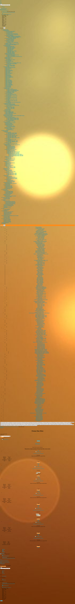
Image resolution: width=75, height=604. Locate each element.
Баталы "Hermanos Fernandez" (10, 104)
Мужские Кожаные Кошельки (10, 201)
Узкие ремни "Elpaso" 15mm (41, 333)
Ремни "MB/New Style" (40, 255)
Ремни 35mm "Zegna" (10, 51)
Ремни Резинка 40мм (9, 186)
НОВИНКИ (4, 223)
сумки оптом (4, 424)
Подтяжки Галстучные (10, 125)
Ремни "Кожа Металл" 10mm (12, 174)
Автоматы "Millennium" (9, 35)
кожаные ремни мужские (7, 423)
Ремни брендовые (8, 75)
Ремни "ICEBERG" (9, 76)
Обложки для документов (8, 206)
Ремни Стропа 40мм (40, 385)
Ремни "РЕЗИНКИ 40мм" (10, 112)
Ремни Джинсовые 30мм (9, 156)
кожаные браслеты (32, 422)
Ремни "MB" (8, 99)
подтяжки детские (7, 422)
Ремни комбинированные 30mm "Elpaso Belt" (42, 352)
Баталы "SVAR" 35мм (41, 304)
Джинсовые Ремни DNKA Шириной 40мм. (14, 102)
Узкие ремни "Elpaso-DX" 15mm (12, 135)
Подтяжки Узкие (8, 127)
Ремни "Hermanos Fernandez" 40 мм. (13, 118)
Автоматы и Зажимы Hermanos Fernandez (12, 43)
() (4, 561)
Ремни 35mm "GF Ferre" (41, 244)
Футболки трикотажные (6, 197)
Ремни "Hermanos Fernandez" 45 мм (41, 315)
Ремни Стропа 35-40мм (9, 187)
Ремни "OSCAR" (8, 57)
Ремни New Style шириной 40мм (12, 95)
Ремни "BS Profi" (40, 329)
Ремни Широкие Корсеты (8, 182)
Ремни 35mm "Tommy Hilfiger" (41, 248)
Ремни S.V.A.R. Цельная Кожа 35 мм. (41, 252)
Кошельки (3, 199)
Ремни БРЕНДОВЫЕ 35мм (10, 46)
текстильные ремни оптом (50, 423)
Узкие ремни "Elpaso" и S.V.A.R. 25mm (13, 137)
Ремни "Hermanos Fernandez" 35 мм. (13, 119)
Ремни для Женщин (5, 130)
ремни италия (61, 424)
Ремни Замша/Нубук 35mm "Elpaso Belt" (13, 151)
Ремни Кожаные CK (9, 69)
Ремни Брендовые (7, 161)
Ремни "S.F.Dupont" (9, 83)
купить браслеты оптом (19, 422)
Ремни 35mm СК (9, 50)
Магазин (3, 549)
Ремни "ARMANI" (9, 68)
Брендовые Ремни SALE (8, 212)
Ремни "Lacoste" (8, 77)
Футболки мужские (7, 198)
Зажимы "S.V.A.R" (40, 240)
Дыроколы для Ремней (39, 419)
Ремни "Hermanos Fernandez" (10, 53)
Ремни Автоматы (6, 30)
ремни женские (2, 422)
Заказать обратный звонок (11, 12)
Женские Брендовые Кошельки (10, 203)
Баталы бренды (8, 109)
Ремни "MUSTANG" (40, 278)
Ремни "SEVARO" (8, 87)
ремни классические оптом (16, 424)
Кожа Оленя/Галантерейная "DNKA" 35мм (14, 62)
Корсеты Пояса (40, 381)
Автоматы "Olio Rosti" (10, 39)
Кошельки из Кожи (7, 200)
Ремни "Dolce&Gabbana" (9, 165)
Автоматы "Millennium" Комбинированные (14, 36)
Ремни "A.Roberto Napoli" (10, 120)
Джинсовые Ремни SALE (8, 213)
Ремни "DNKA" (8, 101)
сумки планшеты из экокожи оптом (14, 425)
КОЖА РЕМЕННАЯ (5, 222)
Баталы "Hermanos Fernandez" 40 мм (13, 105)
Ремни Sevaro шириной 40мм (11, 94)
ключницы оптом (66, 424)
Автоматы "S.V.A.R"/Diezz (10, 40)
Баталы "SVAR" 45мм (10, 108)
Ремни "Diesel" (8, 72)
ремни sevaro (70, 422)
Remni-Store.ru (4, 426)
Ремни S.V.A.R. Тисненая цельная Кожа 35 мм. (14, 56)
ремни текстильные (13, 422)
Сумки (3, 208)
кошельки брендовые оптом (33, 425)
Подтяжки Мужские (7, 121)
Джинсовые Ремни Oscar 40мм (12, 97)
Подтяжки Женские (7, 188)
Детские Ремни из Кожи (40, 389)
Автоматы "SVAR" (10, 41)
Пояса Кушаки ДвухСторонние (12, 177)
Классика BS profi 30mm (11, 146)
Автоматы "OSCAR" (9, 32)
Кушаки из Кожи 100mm (41, 378)
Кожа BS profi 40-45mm (11, 148)
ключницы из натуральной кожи (23, 423)
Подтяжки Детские (9, 196)
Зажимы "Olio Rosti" (41, 237)
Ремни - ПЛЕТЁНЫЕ (9, 170)
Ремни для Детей (4, 189)
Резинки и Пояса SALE (39, 411)
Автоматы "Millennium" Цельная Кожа (41, 233)
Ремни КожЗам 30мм (10, 160)
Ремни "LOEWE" (40, 359)
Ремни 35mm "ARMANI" (11, 52)
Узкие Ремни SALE (7, 214)
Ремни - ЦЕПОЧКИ (40, 367)
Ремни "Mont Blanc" (40, 277)
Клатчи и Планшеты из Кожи (8, 204)
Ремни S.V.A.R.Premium (11, 55)
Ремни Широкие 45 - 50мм (40, 289)
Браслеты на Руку (39, 415)
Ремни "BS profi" (8, 64)
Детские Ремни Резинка (9, 191)
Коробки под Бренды (7, 220)
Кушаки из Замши (10, 180)
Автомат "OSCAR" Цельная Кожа (12, 34)
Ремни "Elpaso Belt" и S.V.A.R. (10, 134)
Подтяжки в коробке (9, 123)
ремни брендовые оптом (55, 424)
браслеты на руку (23, 424)
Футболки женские (39, 396)
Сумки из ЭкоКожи (7, 209)
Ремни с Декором (39, 366)
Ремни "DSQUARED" (40, 270)
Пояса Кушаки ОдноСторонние (12, 178)
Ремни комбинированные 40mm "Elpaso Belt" (16, 155)
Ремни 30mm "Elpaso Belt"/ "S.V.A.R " (13, 152)
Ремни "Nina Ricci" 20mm (11, 166)
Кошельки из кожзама (7, 207)
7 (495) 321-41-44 (4, 12)
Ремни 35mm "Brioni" (10, 48)
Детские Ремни (6, 190)
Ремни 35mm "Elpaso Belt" (41, 348)
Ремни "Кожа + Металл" (9, 172)
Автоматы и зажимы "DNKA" (10, 31)
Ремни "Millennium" (40, 337)
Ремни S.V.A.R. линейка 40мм (12, 91)
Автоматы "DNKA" (41, 229)
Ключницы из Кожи (7, 217)
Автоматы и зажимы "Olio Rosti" (11, 38)
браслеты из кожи (50, 422)
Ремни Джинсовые (39, 341)
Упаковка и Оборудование (6, 218)
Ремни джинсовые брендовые (10, 162)
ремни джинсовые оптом (29, 424)
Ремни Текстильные (7, 110)
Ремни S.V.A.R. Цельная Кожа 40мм (13, 90)
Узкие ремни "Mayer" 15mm (11, 139)
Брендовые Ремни (7, 66)
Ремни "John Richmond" (40, 274)
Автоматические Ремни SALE (8, 211)
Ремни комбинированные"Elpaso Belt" (13, 153)
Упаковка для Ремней (7, 219)
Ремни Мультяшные (9, 193)
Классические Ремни (7, 45)
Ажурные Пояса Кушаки (41, 374)
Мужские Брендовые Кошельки (11, 202)
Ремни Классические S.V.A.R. (40, 251)
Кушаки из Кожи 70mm (11, 181)
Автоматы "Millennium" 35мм (14, 37)
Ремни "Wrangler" (8, 85)
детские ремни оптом (9, 424)
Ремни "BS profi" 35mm (41, 263)
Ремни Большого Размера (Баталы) (9, 103)
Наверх (1, 600)
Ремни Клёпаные (8, 86)
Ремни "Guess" (8, 74)
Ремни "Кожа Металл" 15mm (12, 173)
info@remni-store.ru (5, 585)
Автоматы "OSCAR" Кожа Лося (12, 33)
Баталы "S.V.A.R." (40, 303)
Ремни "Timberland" (40, 281)
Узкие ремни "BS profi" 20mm (12, 133)
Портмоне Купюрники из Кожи (9, 205)
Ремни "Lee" (8, 78)
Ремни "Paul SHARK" (9, 81)
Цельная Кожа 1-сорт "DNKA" (12, 63)
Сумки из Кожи (39, 407)
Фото (3, 572)
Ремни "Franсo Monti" (9, 116)
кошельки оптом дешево (65, 423)
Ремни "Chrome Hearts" (9, 70)
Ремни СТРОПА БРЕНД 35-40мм (11, 113)
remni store (2, 553)
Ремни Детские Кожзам (9, 192)
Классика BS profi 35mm (41, 344)
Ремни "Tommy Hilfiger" (9, 84)
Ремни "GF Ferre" (8, 73)
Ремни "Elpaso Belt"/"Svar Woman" (11, 149)
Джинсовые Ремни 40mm (41, 318)
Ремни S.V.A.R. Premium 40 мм (12, 89)
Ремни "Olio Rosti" (8, 60)
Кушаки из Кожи (8, 179)
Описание (37, 443)
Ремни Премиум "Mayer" (11, 59)
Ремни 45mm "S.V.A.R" (11, 92)
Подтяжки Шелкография (9, 124)
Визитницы (39, 404)
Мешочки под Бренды (39, 418)
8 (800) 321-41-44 (4, 11)
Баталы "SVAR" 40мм (10, 107)
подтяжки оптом (21, 425)
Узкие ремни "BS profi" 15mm (41, 330)
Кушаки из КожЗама (9, 176)
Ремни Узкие (6, 131)
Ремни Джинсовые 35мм (41, 355)
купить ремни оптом (38, 423)
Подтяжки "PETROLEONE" (10, 128)
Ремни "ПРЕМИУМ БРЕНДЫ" (11, 67)
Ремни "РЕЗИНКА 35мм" (10, 111)
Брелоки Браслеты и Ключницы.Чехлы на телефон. (10, 215)
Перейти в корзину (3, 566)
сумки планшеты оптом (31, 423)
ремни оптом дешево (6, 425)
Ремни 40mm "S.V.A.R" (9, 88)
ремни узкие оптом (36, 424)
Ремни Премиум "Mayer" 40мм (41, 296)
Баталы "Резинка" (40, 307)
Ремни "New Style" (8, 142)
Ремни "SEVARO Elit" (9, 93)
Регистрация (4, 579)
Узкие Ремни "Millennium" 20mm (12, 141)
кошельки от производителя (43, 422)
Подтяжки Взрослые (40, 322)
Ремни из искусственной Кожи (10, 159)
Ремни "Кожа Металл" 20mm (41, 370)
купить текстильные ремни (48, 424)
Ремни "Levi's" (8, 79)
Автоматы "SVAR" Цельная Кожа (12, 42)
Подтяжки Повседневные (11, 126)
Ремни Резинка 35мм (9, 185)
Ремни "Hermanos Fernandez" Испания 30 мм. (13, 144)
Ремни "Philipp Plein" (9, 82)
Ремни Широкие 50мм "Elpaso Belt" (11, 183)
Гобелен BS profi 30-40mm (11, 147)
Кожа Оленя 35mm (10, 61)
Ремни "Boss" (40, 266)
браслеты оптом (43, 423)
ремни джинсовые (41, 424)
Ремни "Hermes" (8, 71)
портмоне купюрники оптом (57, 422)
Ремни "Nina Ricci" (40, 363)
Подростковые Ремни (7, 194)
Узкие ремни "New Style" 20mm (41, 340)
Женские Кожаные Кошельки (40, 400)
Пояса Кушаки (6, 175)
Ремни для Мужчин (5, 29)
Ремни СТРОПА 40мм (40, 311)
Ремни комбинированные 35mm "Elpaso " (15, 154)
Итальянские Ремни (7, 168)
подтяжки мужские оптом (57, 423)
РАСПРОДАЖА (4, 210)
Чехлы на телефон (7, 216)
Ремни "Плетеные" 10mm (11, 171)
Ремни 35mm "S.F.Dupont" (11, 47)
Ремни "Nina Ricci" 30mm (11, 167)
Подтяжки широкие (10, 129)
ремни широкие (26, 425)
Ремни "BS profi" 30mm (11, 65)
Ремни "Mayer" (8, 58)
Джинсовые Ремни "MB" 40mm (12, 100)
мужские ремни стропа (26, 422)
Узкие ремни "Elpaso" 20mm (11, 136)
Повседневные (41, 326)
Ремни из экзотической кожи (8, 114)
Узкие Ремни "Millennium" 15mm (12, 140)
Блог (2, 571)
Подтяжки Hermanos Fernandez (10, 122)
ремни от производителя (65, 422)
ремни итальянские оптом (14, 423)
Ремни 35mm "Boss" (10, 49)
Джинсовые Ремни (39, 285)
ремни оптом (37, 422)
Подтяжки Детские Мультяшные (40, 393)
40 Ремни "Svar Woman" (11, 150)
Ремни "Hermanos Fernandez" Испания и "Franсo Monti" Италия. (14, 115)
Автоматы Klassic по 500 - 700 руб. (11, 44)
